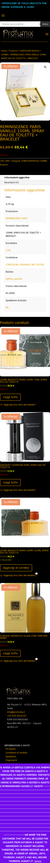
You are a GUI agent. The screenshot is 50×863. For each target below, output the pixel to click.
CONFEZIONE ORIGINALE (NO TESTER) (25, 264)
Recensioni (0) (11, 182)
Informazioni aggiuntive (16, 177)
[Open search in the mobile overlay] (25, 24)
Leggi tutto (10, 397)
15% (8, 250)
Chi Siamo (11, 749)
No (7, 307)
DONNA (4, 54)
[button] (45, 67)
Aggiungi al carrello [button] (16, 567)
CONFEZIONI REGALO (29, 51)
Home (4, 51)
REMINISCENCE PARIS (16, 218)
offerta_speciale (14, 279)
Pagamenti (11, 760)
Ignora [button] (38, 861)
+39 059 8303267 (17, 715)
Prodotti (13, 51)
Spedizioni (11, 756)
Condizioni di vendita (16, 752)
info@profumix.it (16, 712)
